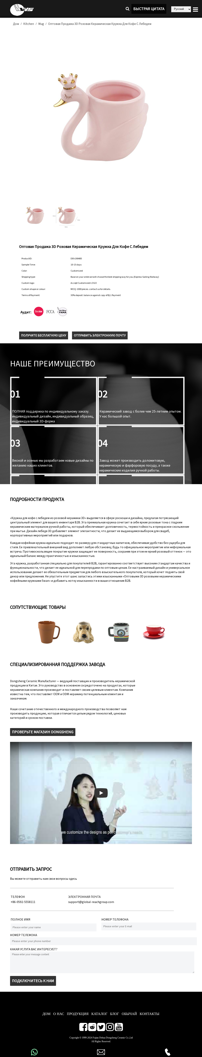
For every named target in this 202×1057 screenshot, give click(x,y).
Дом (16, 24)
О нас (58, 1014)
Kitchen (28, 24)
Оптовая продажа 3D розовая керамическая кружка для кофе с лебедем (99, 24)
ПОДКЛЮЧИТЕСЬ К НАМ (33, 981)
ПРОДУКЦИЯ (78, 1014)
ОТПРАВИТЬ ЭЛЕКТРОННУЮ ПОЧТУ (100, 335)
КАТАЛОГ (99, 1014)
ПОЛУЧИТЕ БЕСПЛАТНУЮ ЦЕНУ (43, 335)
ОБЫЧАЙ (129, 1014)
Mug (41, 24)
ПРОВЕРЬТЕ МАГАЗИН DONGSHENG (42, 732)
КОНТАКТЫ (149, 1014)
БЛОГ (114, 1014)
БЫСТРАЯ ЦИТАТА (148, 9)
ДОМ (46, 1014)
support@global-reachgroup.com (91, 902)
